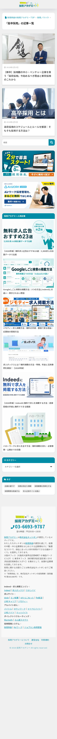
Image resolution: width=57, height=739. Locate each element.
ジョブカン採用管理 (33, 627)
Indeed (7, 590)
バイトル (8, 608)
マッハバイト (22, 612)
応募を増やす (10, 486)
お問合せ (28, 643)
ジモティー (23, 601)
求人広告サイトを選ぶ (31, 491)
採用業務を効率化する (43, 486)
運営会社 (35, 639)
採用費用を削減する (12, 491)
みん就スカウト (21, 619)
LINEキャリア (10, 601)
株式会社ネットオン (28, 537)
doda (6, 597)
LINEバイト (9, 612)
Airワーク (18, 627)
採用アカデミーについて (18, 639)
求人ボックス (18, 590)
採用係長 (29, 543)
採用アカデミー (11, 537)
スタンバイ (31, 590)
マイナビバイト (34, 608)
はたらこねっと (27, 597)
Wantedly (8, 619)
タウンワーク (19, 608)
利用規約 (45, 639)
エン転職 (14, 597)
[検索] (52, 142)
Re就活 (39, 597)
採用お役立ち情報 (24, 486)
